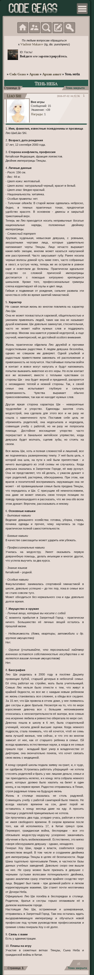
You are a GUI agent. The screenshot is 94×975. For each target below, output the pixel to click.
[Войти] (69, 27)
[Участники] (34, 27)
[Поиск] (46, 27)
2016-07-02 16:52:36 (68, 96)
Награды (37, 114)
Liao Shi (14, 96)
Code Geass (17, 74)
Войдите (26, 56)
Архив (34, 74)
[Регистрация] (57, 27)
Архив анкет (51, 74)
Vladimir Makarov (31, 44)
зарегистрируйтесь (52, 56)
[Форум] (22, 27)
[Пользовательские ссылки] (82, 8)
